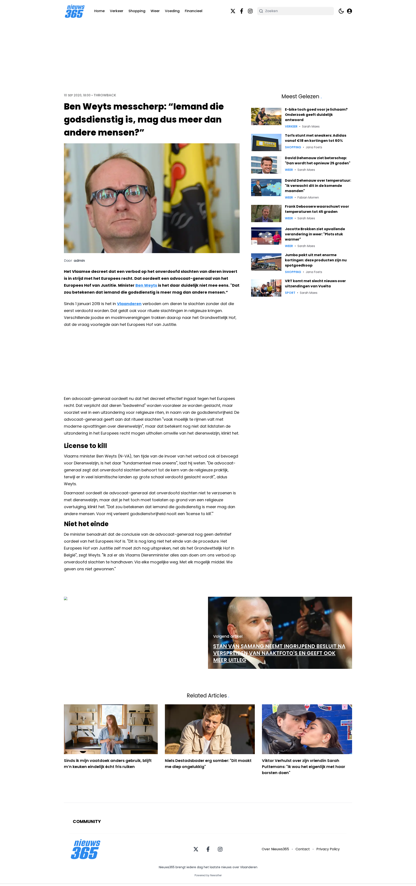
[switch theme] (341, 11)
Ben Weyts (146, 285)
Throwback (105, 95)
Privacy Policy (328, 849)
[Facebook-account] (241, 11)
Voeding (172, 10)
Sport (290, 293)
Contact (303, 849)
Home (99, 10)
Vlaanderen (129, 303)
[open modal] (349, 11)
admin (79, 261)
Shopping (136, 10)
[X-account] (233, 11)
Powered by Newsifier (208, 875)
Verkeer (116, 10)
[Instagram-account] (250, 11)
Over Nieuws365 (275, 849)
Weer (155, 10)
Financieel (193, 10)
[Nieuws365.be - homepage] (75, 11)
